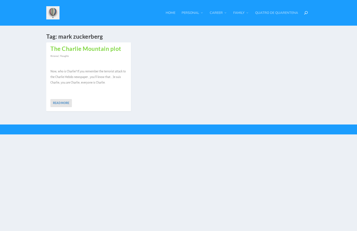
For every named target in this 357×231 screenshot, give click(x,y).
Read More (61, 103)
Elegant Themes (68, 129)
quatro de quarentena (276, 13)
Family (239, 13)
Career (216, 13)
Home (170, 13)
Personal (190, 13)
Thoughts (64, 56)
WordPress (98, 129)
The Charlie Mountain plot (85, 48)
